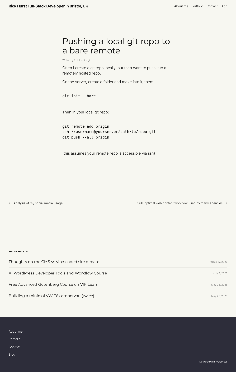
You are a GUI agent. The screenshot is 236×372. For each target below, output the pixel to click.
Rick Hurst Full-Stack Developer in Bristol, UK (48, 6)
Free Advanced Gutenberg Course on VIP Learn (53, 284)
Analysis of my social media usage (38, 203)
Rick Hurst (79, 60)
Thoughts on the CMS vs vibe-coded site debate (54, 262)
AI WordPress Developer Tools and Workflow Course (58, 273)
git (89, 60)
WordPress (221, 361)
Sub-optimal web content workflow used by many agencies (180, 203)
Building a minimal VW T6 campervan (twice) (51, 296)
